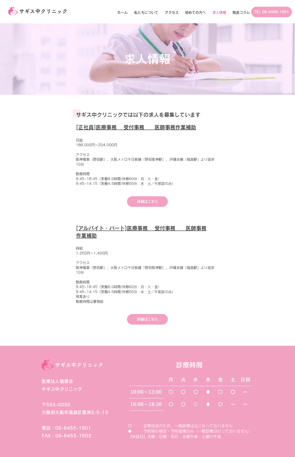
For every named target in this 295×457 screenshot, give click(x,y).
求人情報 (147, 59)
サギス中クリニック (43, 11)
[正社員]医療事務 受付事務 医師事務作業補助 (136, 127)
